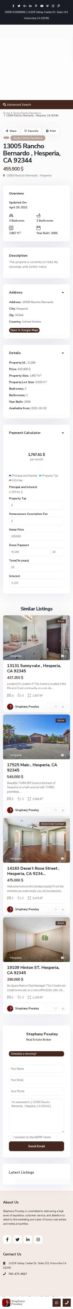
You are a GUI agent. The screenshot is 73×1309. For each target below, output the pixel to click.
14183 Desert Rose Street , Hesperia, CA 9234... (33, 871)
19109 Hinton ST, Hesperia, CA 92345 (33, 970)
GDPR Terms (42, 1137)
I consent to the (32, 1137)
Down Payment (19, 545)
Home (6, 113)
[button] (6, 69)
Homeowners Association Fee (28, 514)
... (53, 688)
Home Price (16, 530)
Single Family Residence (27, 113)
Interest (14, 576)
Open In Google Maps (24, 330)
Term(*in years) (19, 561)
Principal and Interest (23, 487)
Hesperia (46, 175)
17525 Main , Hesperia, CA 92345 (32, 767)
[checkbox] (10, 1137)
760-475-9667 (17, 1274)
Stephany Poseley (27, 707)
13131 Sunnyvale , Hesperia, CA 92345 (34, 668)
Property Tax (17, 498)
